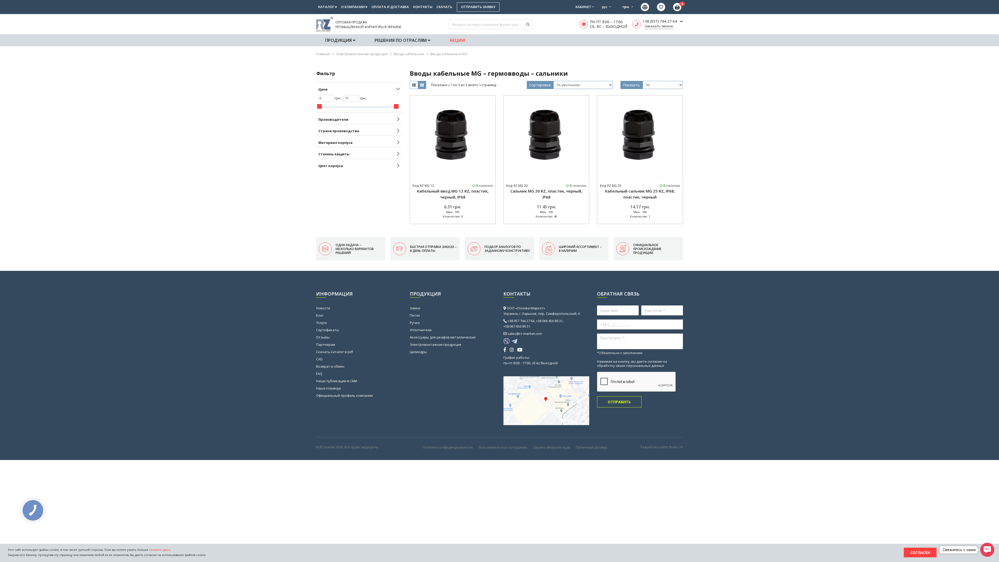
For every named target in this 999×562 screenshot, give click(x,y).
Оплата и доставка (390, 6)
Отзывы (323, 337)
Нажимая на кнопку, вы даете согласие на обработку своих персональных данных (632, 363)
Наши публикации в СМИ (336, 381)
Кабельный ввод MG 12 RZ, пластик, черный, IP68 (453, 194)
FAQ (319, 373)
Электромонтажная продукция (435, 344)
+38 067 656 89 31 (516, 326)
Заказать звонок (659, 26)
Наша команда (328, 388)
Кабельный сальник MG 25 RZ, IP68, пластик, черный (640, 194)
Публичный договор (591, 447)
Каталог (327, 6)
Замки (415, 308)
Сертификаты (327, 330)
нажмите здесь (160, 550)
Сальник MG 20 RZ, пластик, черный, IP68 (546, 194)
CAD (319, 359)
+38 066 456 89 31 (549, 320)
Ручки (415, 322)
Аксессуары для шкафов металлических (443, 337)
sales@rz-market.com (525, 333)
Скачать (444, 6)
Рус (605, 6)
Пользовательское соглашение (503, 447)
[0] (665, 7)
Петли (415, 315)
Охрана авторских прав (551, 447)
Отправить (619, 401)
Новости (323, 308)
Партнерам (325, 344)
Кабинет (583, 6)
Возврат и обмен (330, 366)
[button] (987, 550)
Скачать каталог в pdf (334, 351)
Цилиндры (418, 351)
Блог (319, 315)
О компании (354, 6)
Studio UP (676, 447)
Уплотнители (421, 330)
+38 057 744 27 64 (521, 320)
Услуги (321, 322)
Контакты (422, 6)
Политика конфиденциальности (448, 447)
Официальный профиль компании (344, 395)
